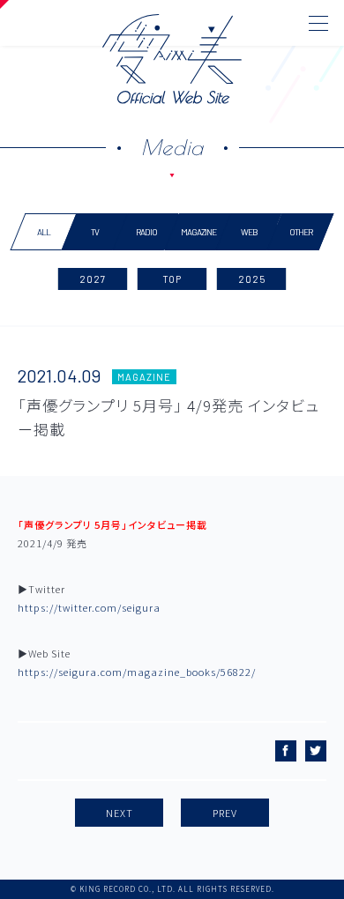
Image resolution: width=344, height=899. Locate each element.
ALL (43, 232)
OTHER (299, 232)
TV (95, 232)
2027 (92, 279)
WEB (249, 232)
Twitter (315, 751)
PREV (225, 813)
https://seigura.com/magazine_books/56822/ (137, 672)
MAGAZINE (197, 232)
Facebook (285, 751)
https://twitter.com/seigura (89, 607)
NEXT (119, 813)
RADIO (146, 232)
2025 (251, 279)
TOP (172, 279)
